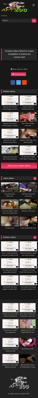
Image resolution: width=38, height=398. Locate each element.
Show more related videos (19, 166)
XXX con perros (20, 74)
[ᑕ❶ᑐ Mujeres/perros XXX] (15, 7)
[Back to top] (31, 392)
